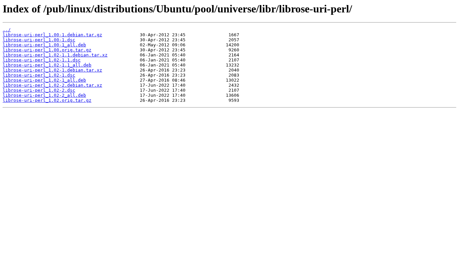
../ (7, 29)
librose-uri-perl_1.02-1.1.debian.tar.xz (55, 54)
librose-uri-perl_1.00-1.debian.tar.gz (52, 34)
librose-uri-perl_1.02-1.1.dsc (42, 59)
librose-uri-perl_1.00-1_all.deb (44, 44)
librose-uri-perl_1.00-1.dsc (39, 39)
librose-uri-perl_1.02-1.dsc (39, 75)
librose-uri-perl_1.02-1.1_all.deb (47, 65)
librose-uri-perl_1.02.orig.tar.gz (47, 100)
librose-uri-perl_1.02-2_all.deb (44, 95)
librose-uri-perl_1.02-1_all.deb (44, 80)
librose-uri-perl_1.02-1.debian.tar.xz (52, 70)
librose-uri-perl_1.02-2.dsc (39, 90)
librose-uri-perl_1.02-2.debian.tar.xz (52, 85)
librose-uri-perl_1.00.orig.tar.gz (47, 49)
